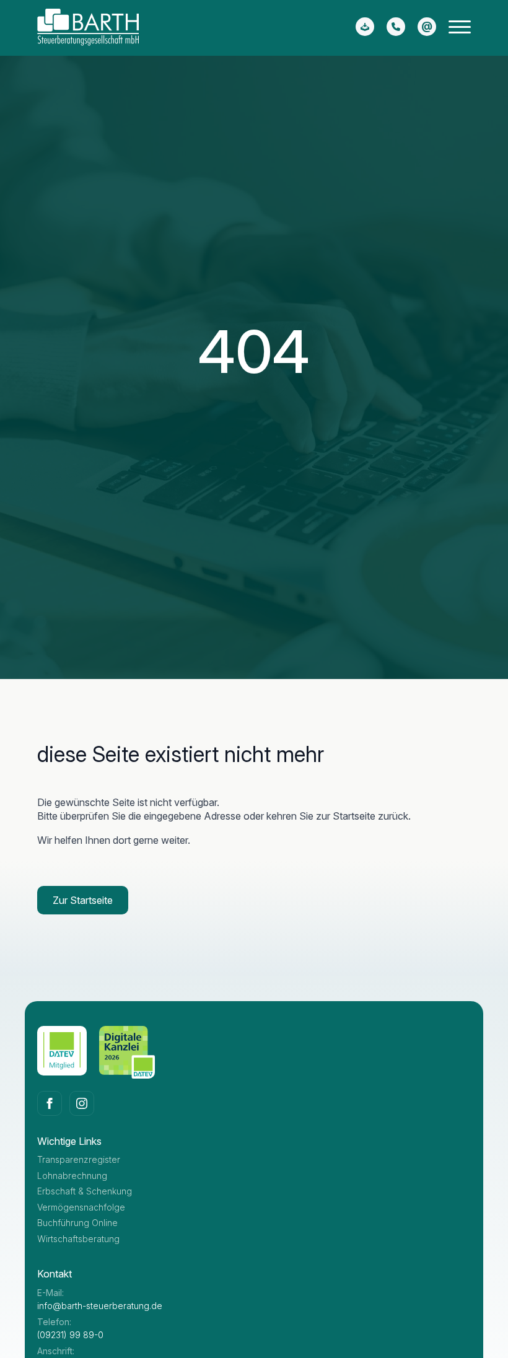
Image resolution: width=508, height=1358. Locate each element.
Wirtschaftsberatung (78, 1238)
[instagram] (81, 1103)
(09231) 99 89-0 (70, 1335)
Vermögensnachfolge (81, 1207)
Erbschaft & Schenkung (84, 1191)
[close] (460, 29)
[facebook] (49, 1103)
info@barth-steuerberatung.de (99, 1305)
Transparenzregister (78, 1159)
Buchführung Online (77, 1222)
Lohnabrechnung (72, 1175)
